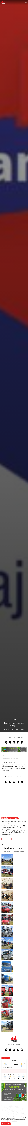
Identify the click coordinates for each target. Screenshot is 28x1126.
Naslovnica (4, 755)
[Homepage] (3, 2)
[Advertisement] (14, 800)
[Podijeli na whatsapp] (18, 742)
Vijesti (14, 719)
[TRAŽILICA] (22, 2)
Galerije (4, 844)
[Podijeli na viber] (22, 742)
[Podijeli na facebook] (6, 742)
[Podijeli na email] (14, 742)
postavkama (14, 1121)
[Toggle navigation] (26, 2)
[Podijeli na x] (10, 742)
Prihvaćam (5, 1123)
